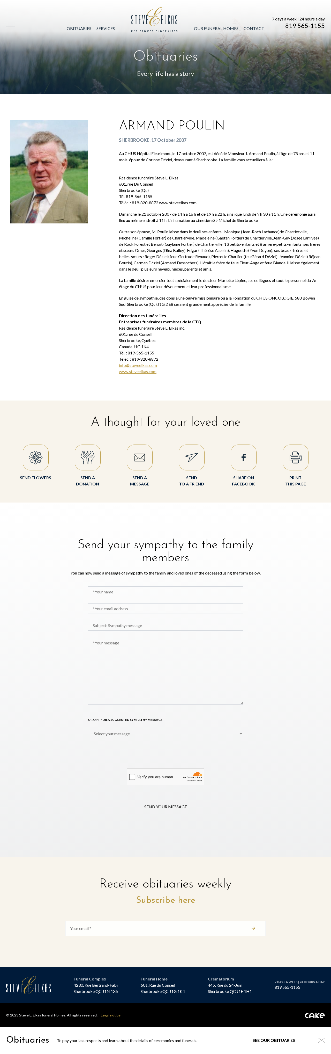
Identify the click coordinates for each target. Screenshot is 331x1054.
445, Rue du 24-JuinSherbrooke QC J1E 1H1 (230, 988)
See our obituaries (274, 1040)
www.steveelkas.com (137, 371)
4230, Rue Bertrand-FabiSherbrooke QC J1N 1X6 (96, 988)
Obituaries (79, 28)
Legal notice (111, 1015)
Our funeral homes (216, 28)
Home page (143, 10)
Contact (254, 28)
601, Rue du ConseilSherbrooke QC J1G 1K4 (163, 988)
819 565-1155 (305, 25)
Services (105, 28)
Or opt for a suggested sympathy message (125, 720)
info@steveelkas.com (138, 365)
